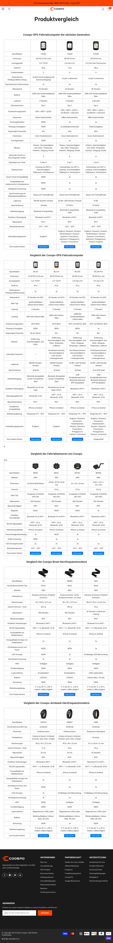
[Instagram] (10, 875)
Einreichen (45, 913)
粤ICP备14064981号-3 (11, 939)
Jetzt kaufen (43, 247)
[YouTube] (15, 875)
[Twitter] (20, 875)
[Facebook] (4, 875)
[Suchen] (9, 9)
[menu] (3, 9)
